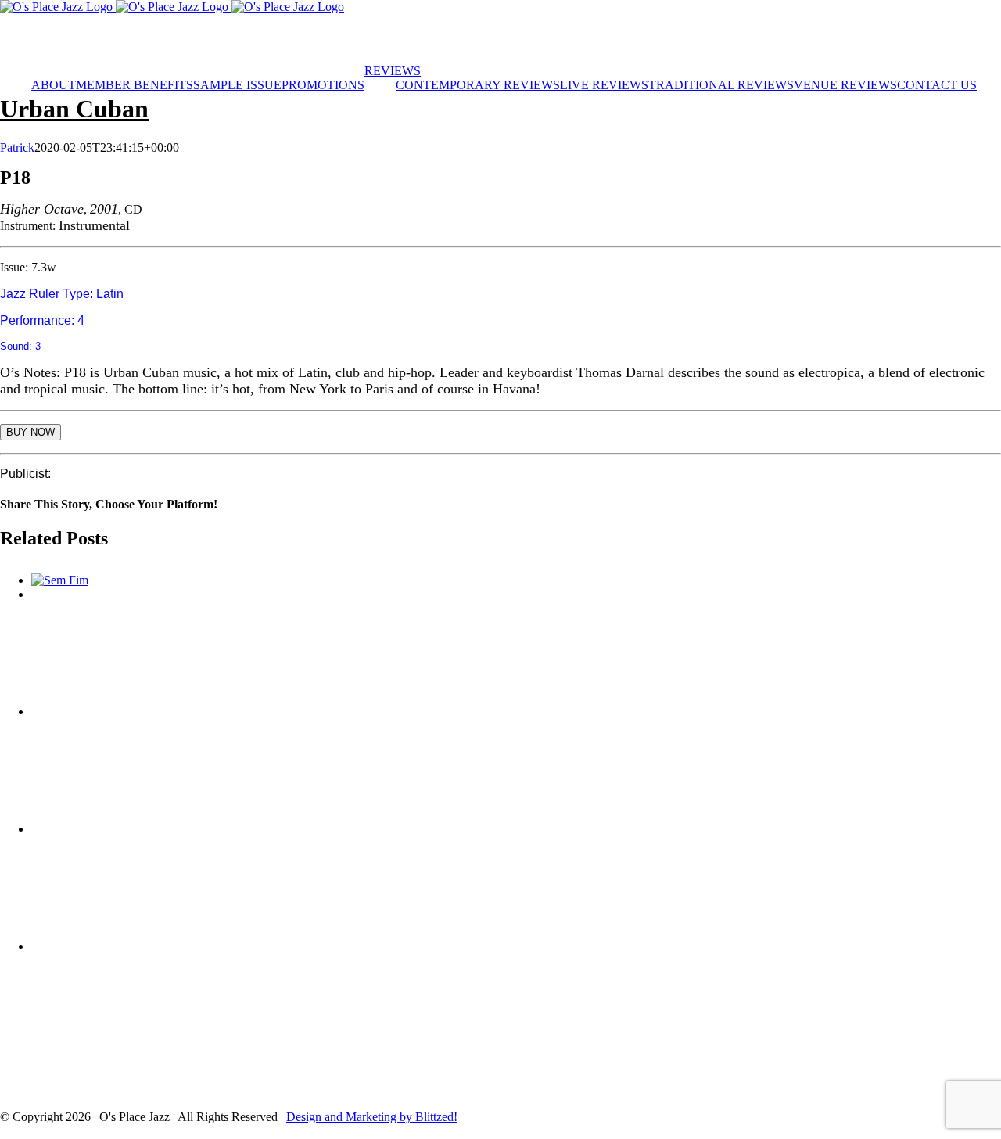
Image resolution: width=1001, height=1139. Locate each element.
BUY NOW (30, 432)
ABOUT (155, 1077)
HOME (79, 1077)
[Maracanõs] (516, 763)
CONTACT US (446, 1091)
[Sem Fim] (59, 580)
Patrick (17, 147)
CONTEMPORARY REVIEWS (429, 1077)
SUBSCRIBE (215, 39)
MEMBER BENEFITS (266, 1077)
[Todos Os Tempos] (516, 646)
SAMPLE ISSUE (748, 1077)
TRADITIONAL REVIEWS (604, 1077)
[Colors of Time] (516, 881)
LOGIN (60, 39)
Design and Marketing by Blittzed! (371, 1116)
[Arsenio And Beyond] (516, 998)
